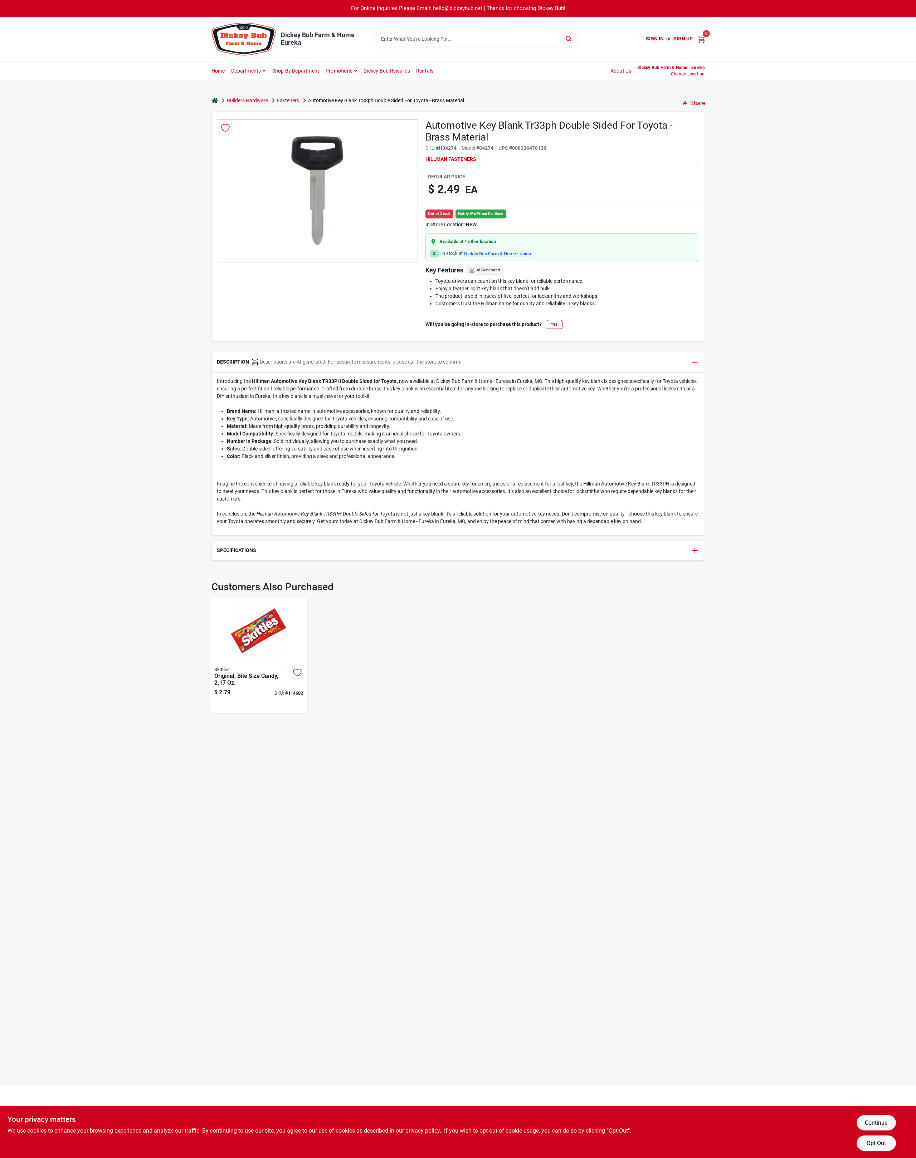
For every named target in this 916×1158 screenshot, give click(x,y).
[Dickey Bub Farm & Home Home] (243, 39)
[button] (458, 362)
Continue (876, 1122)
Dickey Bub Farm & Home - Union (497, 253)
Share (697, 103)
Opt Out (876, 1143)
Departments (246, 71)
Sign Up (683, 38)
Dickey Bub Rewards (387, 71)
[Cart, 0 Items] (701, 39)
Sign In (655, 38)
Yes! (555, 324)
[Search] (569, 38)
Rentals (424, 71)
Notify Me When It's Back (480, 213)
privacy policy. (423, 1130)
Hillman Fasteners (450, 159)
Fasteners (288, 100)
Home (218, 71)
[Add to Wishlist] (225, 128)
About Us (621, 71)
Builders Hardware (247, 100)
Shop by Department (296, 71)
